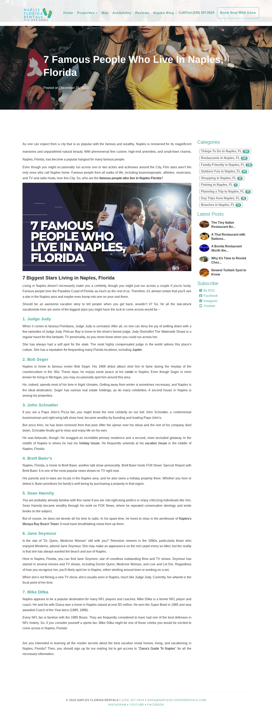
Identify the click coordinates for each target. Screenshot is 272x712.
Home (68, 13)
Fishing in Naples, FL (218, 184)
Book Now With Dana (238, 12)
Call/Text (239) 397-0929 (196, 12)
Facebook (211, 295)
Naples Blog (163, 13)
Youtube (209, 306)
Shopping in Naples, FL (221, 178)
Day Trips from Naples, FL (223, 198)
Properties (86, 13)
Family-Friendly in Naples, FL (226, 164)
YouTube (137, 704)
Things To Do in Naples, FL (224, 151)
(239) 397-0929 (133, 700)
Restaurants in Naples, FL (223, 158)
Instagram (210, 301)
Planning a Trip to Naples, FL (225, 191)
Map (105, 13)
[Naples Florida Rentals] (42, 13)
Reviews (142, 13)
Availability (122, 13)
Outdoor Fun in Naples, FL (223, 171)
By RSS (209, 290)
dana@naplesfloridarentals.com (176, 700)
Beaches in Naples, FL (220, 205)
